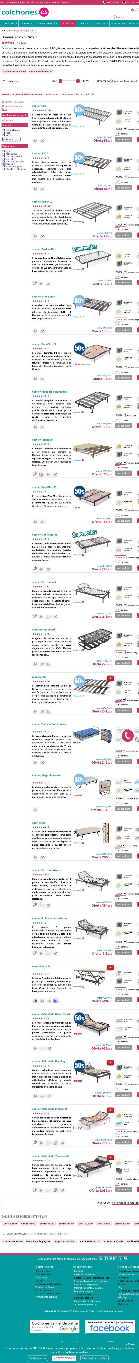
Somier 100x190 (66, 1223)
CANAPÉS (27, 23)
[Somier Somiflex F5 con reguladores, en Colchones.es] (92, 497)
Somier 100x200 (85, 1223)
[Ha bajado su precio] (48, 664)
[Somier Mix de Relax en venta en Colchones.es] (92, 116)
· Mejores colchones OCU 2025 (88, 1287)
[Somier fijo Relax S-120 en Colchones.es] (92, 164)
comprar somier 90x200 (14, 71)
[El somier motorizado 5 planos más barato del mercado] (92, 880)
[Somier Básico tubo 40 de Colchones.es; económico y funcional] (92, 259)
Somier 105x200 (47, 1223)
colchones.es (52, 94)
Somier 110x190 (103, 1223)
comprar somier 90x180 (40, 71)
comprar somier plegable (38, 1241)
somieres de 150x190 (113, 1241)
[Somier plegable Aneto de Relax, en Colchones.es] (92, 785)
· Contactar (78, 1270)
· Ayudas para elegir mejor (85, 1284)
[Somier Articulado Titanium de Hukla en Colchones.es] (92, 1166)
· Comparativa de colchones (86, 1301)
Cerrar (131, 1344)
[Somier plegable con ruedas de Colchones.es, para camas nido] (92, 402)
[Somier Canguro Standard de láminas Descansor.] (92, 640)
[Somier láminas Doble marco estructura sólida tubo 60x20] (92, 545)
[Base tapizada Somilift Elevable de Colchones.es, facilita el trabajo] (92, 977)
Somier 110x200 (122, 1223)
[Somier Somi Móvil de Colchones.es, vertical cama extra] (92, 833)
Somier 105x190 (28, 1223)
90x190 (79, 94)
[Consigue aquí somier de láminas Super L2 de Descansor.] (92, 212)
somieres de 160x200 (90, 1241)
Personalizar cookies (94, 1358)
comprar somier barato (65, 1241)
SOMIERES (68, 23)
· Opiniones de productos (85, 1304)
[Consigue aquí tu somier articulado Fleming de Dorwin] (92, 1072)
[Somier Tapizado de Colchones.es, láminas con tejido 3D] (92, 450)
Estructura (8, 146)
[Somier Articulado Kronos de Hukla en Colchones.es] (92, 1119)
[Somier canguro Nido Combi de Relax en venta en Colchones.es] (92, 687)
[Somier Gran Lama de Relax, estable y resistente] (92, 307)
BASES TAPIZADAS (47, 23)
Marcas (6, 125)
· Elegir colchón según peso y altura (90, 1281)
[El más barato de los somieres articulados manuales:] (92, 592)
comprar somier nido (13, 1241)
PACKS (84, 23)
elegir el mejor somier (25, 30)
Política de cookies (76, 1352)
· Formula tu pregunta (83, 1291)
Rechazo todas (37, 1358)
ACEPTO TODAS (64, 1358)
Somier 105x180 (10, 1223)
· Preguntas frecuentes (84, 1274)
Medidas (14, 115)
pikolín (21, 101)
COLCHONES (10, 23)
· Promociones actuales (45, 1296)
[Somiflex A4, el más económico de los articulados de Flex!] (92, 1024)
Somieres (67, 94)
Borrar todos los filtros (12, 107)
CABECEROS (101, 23)
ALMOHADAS (118, 23)
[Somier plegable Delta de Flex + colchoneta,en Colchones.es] (92, 735)
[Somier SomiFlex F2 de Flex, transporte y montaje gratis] (92, 354)
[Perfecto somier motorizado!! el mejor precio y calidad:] (92, 928)
